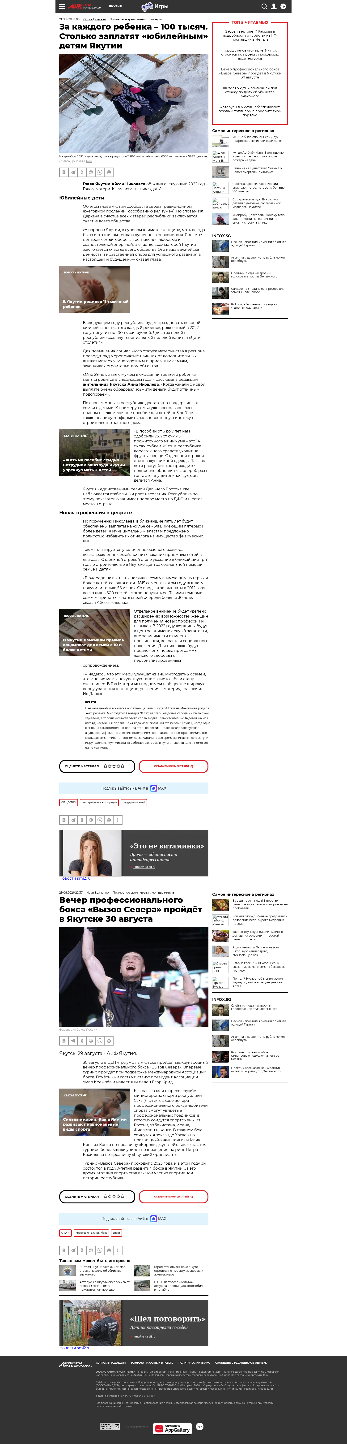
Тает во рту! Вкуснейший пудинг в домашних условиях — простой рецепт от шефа (258, 935)
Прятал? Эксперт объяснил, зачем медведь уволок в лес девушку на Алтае (258, 982)
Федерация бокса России (78, 1029)
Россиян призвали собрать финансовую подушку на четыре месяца (255, 1056)
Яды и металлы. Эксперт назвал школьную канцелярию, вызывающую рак (256, 951)
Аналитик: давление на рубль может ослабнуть (258, 259)
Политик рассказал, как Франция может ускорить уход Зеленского (256, 1069)
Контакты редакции (111, 1362)
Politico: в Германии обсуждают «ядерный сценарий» (254, 306)
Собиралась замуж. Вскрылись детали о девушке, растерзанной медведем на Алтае (257, 203)
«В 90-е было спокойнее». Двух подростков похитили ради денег (257, 139)
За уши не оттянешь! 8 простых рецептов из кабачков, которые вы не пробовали (260, 904)
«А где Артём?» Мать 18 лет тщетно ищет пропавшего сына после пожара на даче (258, 156)
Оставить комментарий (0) (173, 766)
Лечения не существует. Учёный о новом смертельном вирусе (257, 170)
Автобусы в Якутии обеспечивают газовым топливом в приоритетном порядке (250, 111)
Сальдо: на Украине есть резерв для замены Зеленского (257, 290)
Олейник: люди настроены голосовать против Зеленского (254, 275)
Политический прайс (194, 1362)
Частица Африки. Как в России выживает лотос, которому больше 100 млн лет (258, 187)
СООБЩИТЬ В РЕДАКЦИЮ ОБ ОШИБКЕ (241, 1362)
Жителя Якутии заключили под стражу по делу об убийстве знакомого (250, 92)
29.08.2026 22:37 (71, 892)
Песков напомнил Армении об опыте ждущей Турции (258, 243)
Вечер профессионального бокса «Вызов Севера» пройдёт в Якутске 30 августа (250, 73)
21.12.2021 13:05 (69, 19)
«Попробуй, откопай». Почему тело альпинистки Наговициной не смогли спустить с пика (259, 218)
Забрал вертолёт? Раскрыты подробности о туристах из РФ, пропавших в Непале (250, 36)
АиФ (89, 161)
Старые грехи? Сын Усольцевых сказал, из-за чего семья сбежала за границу (259, 966)
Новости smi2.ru (75, 878)
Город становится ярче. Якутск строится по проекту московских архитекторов (250, 54)
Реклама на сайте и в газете (152, 1362)
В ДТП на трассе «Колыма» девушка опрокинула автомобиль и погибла (179, 1285)
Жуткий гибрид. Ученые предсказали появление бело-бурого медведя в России (260, 919)
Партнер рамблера (136, 1426)
